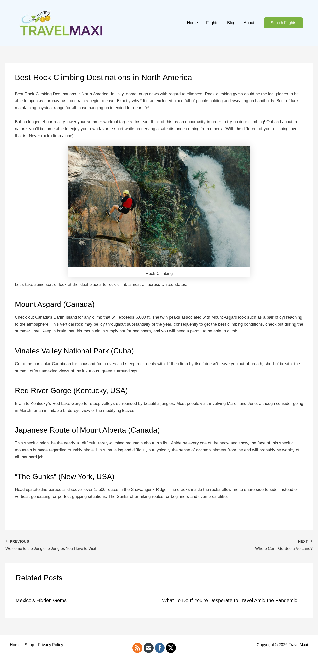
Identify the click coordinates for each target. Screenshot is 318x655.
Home (192, 22)
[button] (283, 23)
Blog (231, 22)
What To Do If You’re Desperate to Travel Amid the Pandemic (229, 600)
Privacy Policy (50, 645)
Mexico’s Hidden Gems (41, 600)
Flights (212, 22)
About (249, 22)
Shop (29, 645)
